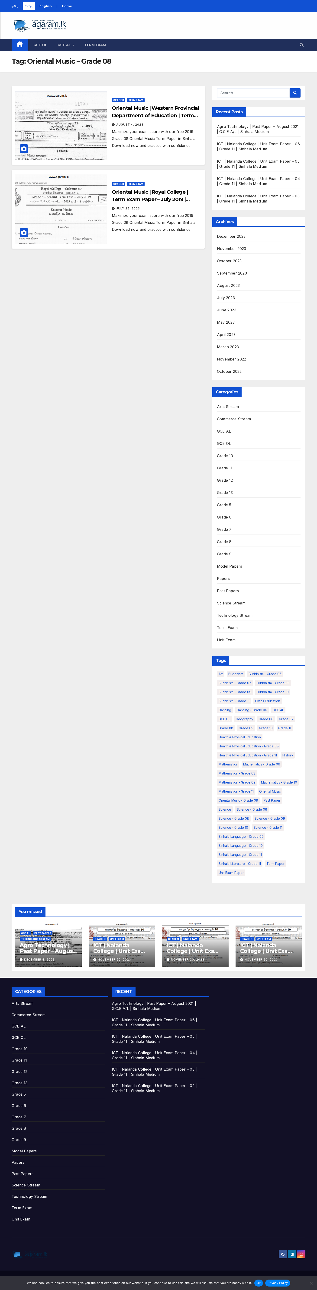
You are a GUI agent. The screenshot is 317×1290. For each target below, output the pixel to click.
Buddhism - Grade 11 (234, 701)
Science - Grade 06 (252, 809)
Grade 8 (118, 100)
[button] (302, 45)
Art (221, 674)
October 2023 (229, 261)
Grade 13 (225, 492)
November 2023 (231, 248)
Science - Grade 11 (268, 827)
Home (67, 6)
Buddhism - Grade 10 (273, 692)
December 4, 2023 (39, 959)
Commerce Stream (234, 419)
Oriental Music (270, 791)
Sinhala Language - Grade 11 (240, 855)
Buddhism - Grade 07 (235, 683)
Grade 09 (246, 728)
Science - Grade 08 (234, 818)
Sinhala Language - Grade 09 (241, 836)
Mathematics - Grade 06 (261, 764)
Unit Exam (226, 640)
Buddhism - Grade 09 (235, 692)
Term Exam (95, 45)
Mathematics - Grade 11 (236, 791)
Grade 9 (224, 554)
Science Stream (231, 603)
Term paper (275, 864)
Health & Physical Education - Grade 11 (248, 755)
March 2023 (228, 347)
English (45, 6)
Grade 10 (225, 455)
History (287, 755)
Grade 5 (224, 505)
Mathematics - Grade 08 (237, 773)
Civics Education (267, 701)
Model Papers (229, 566)
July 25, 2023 (128, 208)
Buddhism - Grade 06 (265, 674)
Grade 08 (226, 728)
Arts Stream (228, 406)
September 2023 (232, 273)
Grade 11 (225, 468)
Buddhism (235, 674)
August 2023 (228, 285)
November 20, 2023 (114, 959)
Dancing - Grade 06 (252, 710)
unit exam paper (231, 873)
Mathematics (228, 764)
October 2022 (229, 371)
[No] (311, 1283)
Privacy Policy (278, 1283)
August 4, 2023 (129, 124)
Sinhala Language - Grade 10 (241, 845)
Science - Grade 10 (233, 827)
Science (225, 809)
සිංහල (28, 6)
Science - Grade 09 (270, 818)
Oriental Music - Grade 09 (238, 800)
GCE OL (40, 45)
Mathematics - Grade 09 (237, 782)
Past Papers (228, 590)
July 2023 (226, 297)
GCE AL (65, 45)
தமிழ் (15, 6)
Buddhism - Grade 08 (273, 683)
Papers (223, 578)
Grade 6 (224, 517)
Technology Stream (234, 615)
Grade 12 (225, 480)
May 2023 (226, 322)
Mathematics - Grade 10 (279, 782)
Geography (244, 719)
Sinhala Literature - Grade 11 (240, 864)
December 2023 (231, 236)
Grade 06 (266, 719)
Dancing (225, 710)
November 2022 (231, 359)
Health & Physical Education (240, 737)
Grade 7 (224, 529)
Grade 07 (286, 719)
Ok (259, 1283)
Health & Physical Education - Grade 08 (249, 746)
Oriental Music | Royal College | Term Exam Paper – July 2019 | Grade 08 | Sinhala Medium (150, 199)
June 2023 (226, 310)
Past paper (272, 800)
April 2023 (226, 334)
